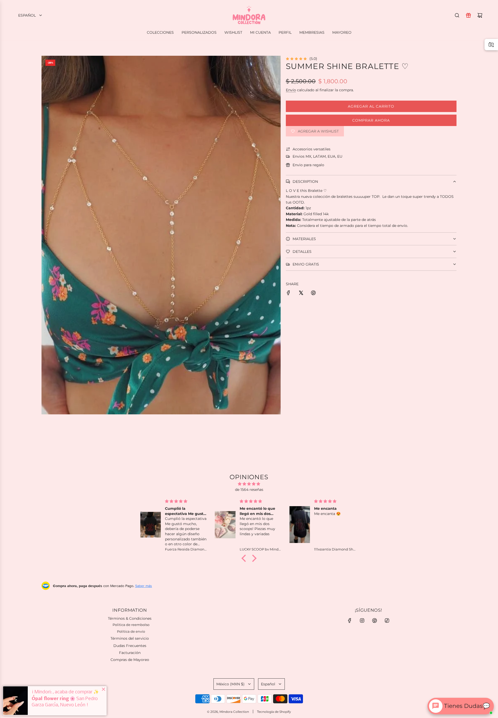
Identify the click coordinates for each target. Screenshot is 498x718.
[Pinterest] (374, 620)
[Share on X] (301, 293)
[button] (245, 558)
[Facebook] (349, 620)
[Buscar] (457, 15)
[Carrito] (480, 15)
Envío (291, 90)
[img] (249, 484)
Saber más (143, 585)
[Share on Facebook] (288, 293)
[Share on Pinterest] (313, 293)
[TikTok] (387, 620)
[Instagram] (362, 620)
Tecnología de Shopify (274, 712)
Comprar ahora (371, 120)
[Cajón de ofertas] (468, 15)
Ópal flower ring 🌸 (53, 698)
